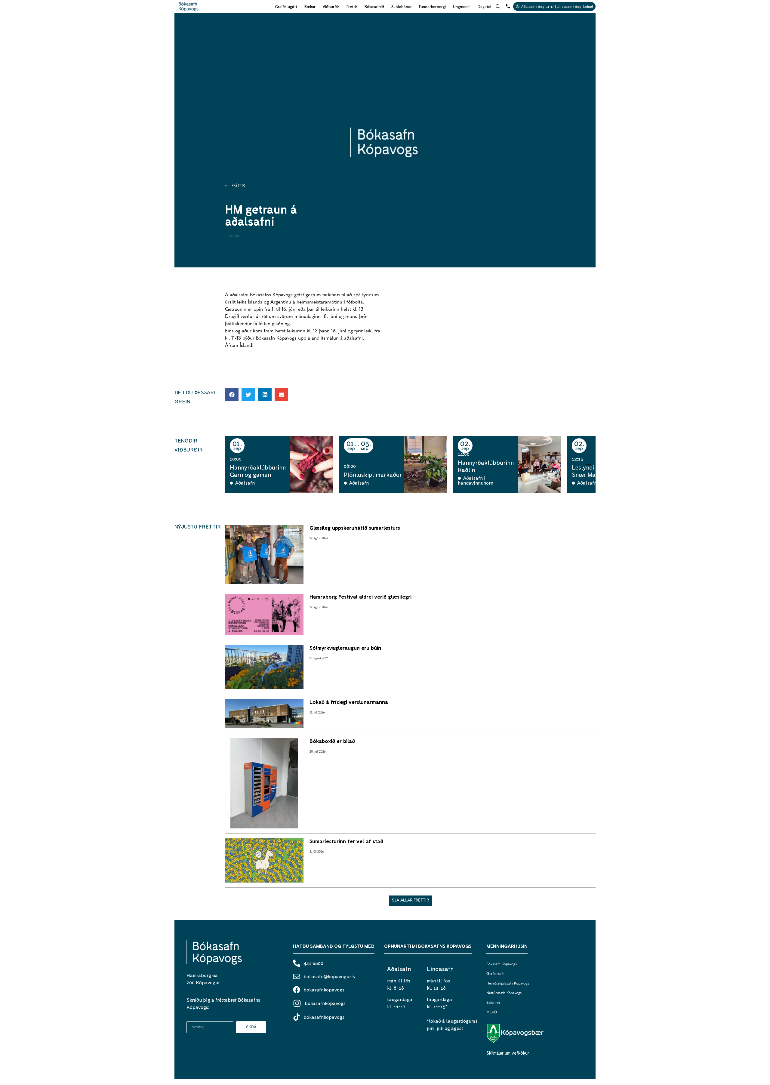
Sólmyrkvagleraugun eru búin (345, 647)
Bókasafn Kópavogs (501, 964)
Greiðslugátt (286, 6)
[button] (232, 394)
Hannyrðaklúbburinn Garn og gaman (258, 471)
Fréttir (351, 6)
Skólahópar (401, 6)
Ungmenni (461, 6)
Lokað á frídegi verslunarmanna (349, 701)
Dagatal (484, 6)
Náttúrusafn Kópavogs (504, 993)
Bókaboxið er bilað (332, 741)
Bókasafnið (374, 6)
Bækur (310, 6)
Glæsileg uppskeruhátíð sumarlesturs (355, 527)
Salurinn (493, 1003)
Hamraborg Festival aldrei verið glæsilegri (360, 596)
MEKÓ (491, 1012)
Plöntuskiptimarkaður (373, 474)
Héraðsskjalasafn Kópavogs (507, 983)
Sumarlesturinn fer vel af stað (346, 841)
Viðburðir (331, 6)
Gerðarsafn (495, 974)
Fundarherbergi (432, 6)
